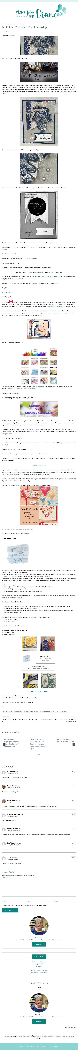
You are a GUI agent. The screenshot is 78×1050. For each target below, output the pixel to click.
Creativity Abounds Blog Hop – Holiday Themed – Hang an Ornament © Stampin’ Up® (38, 743)
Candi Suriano (12, 800)
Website (55, 901)
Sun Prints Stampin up (61, 711)
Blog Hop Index (6, 292)
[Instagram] (69, 1027)
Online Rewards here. (38, 387)
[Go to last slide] (4, 744)
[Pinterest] (75, 1027)
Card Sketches (6, 24)
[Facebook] (66, 1027)
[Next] (74, 744)
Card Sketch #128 (7, 711)
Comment (5, 877)
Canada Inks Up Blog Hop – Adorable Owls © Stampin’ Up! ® (19, 719)
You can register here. (39, 691)
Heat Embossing (18, 711)
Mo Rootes (11, 772)
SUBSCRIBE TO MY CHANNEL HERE (48, 277)
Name (5, 901)
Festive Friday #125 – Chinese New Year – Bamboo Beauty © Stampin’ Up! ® (58, 719)
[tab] (37, 754)
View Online (34, 972)
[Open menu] (39, 1)
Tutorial (21, 24)
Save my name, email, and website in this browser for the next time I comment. (26, 905)
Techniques (14, 24)
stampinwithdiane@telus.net (55, 306)
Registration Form (39, 465)
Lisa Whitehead (12, 843)
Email (30, 901)
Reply (73, 771)
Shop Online (43, 972)
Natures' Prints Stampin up (47, 711)
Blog (39, 990)
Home (39, 987)
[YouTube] (72, 1027)
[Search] (73, 950)
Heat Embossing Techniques (31, 711)
